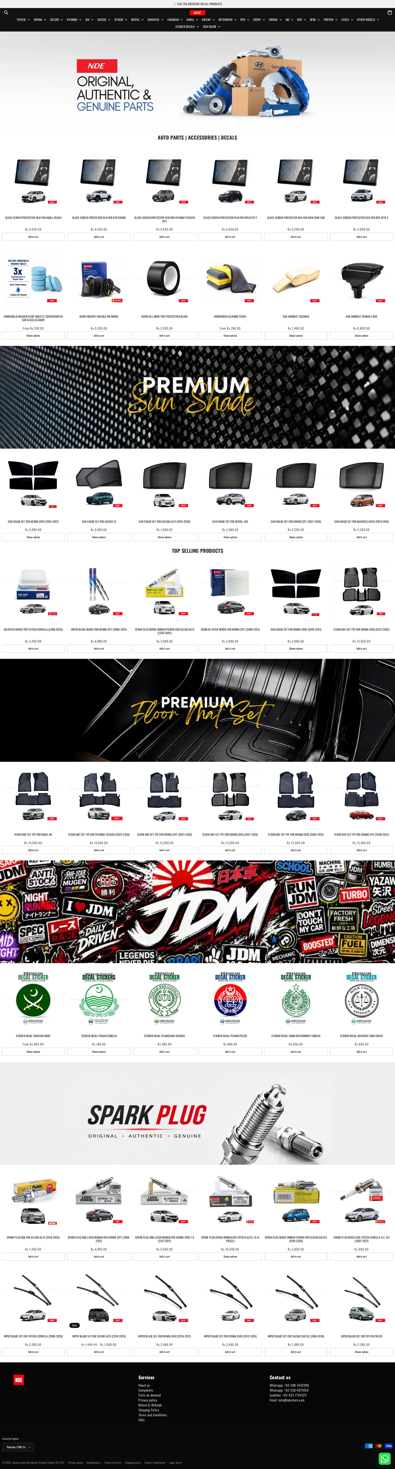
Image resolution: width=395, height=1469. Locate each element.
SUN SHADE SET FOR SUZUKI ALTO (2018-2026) (165, 521)
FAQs (141, 1419)
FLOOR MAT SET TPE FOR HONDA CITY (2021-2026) (164, 834)
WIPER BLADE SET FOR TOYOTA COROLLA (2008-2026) (33, 1336)
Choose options (33, 335)
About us (144, 1385)
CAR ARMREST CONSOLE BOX (361, 316)
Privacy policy (147, 1400)
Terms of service (113, 1462)
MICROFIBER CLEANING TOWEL (230, 316)
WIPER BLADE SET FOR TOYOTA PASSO (361, 1336)
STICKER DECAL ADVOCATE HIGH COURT (361, 1036)
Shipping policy (133, 1462)
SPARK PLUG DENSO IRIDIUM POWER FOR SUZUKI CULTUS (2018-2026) (296, 1239)
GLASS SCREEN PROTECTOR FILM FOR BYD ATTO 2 (230, 217)
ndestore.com (19, 1462)
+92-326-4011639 (296, 1390)
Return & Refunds (150, 1404)
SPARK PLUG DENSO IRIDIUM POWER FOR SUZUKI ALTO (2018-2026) (164, 631)
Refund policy (94, 1462)
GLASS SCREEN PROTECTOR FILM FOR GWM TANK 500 (296, 217)
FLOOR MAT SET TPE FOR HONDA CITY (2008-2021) (361, 834)
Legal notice (175, 1462)
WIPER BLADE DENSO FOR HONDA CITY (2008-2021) (99, 629)
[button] (6, 12)
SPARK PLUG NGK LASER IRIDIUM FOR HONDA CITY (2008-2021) (99, 1239)
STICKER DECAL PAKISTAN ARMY (33, 1036)
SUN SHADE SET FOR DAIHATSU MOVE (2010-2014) (361, 521)
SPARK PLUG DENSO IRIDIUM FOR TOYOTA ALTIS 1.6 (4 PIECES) (230, 1239)
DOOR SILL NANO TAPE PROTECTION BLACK (164, 316)
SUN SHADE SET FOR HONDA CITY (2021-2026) (296, 521)
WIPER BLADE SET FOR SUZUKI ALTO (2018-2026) (99, 1336)
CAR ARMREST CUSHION (296, 316)
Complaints (145, 1390)
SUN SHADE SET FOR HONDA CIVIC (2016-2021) (33, 521)
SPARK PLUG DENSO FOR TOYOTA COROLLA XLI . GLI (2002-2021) (361, 1239)
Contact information (155, 1462)
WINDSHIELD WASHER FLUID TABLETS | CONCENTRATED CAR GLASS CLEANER (33, 318)
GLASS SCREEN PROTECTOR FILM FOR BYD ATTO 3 (361, 217)
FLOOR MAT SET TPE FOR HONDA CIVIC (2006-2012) (296, 834)
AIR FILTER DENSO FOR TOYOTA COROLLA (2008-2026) (33, 629)
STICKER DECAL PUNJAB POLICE (230, 1036)
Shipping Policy (148, 1409)
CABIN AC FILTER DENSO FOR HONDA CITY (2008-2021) (230, 629)
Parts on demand (149, 1395)
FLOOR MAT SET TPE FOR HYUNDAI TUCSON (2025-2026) (99, 834)
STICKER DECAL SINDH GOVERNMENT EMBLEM (295, 1036)
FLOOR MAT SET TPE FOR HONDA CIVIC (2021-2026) (361, 629)
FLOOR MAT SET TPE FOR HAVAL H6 (33, 834)
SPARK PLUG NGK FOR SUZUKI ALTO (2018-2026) (33, 1237)
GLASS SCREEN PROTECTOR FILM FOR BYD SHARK (99, 217)
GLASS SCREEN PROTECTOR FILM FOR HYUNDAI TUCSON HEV (164, 219)
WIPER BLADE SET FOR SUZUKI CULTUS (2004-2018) (296, 1336)
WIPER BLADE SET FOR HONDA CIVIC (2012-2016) (230, 1336)
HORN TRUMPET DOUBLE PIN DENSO (98, 316)
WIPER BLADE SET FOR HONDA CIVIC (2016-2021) (164, 1336)
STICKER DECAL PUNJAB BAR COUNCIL (164, 1036)
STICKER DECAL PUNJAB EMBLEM (99, 1036)
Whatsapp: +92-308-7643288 (289, 1385)
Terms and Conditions (152, 1414)
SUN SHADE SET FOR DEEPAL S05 (230, 521)
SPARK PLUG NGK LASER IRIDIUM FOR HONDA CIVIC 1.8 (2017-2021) (164, 1239)
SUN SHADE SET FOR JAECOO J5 (99, 521)
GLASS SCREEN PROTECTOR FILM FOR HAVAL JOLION (33, 217)
